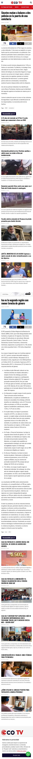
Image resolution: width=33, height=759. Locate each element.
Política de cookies (21, 751)
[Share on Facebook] (13, 43)
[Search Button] (31, 2)
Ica (6, 532)
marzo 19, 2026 (5, 157)
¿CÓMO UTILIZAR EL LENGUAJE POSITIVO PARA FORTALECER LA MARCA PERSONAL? (15, 691)
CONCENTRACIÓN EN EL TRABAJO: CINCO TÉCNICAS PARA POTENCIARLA (16, 656)
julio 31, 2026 (5, 659)
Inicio (16, 7)
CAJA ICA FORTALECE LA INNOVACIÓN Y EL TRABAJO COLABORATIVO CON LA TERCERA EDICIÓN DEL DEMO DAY (14, 581)
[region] (16, 748)
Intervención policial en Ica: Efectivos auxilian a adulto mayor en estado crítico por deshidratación (15, 153)
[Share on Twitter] (20, 43)
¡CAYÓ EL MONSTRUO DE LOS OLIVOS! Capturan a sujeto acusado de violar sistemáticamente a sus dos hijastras (16, 256)
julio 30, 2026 (5, 694)
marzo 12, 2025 (5, 22)
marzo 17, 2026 (5, 190)
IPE (9, 532)
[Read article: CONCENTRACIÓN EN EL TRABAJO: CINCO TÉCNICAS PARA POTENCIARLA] (16, 669)
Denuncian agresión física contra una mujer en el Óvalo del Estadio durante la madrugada (16, 187)
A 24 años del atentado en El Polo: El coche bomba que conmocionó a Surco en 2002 (14, 119)
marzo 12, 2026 (5, 223)
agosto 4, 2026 (5, 548)
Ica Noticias (25, 7)
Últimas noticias (6, 7)
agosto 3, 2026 (5, 624)
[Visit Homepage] (16, 2)
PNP (6, 108)
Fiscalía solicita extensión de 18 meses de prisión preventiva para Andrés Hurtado (16, 220)
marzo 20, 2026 (5, 122)
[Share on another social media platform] (28, 43)
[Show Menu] (2, 2)
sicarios (11, 108)
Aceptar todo (16, 755)
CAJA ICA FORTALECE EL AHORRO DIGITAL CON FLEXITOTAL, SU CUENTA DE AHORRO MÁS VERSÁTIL (15, 544)
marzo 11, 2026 (5, 260)
